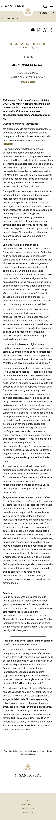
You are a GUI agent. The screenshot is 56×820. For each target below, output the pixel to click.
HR (38, 43)
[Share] (51, 30)
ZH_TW (34, 47)
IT (44, 43)
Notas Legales (28, 804)
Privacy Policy (28, 812)
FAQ (28, 800)
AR (10, 43)
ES (27, 43)
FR (33, 43)
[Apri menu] (52, 6)
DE (16, 43)
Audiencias (8, 18)
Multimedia (28, 81)
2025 (18, 18)
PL (20, 47)
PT (25, 47)
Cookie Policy (28, 808)
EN (22, 43)
